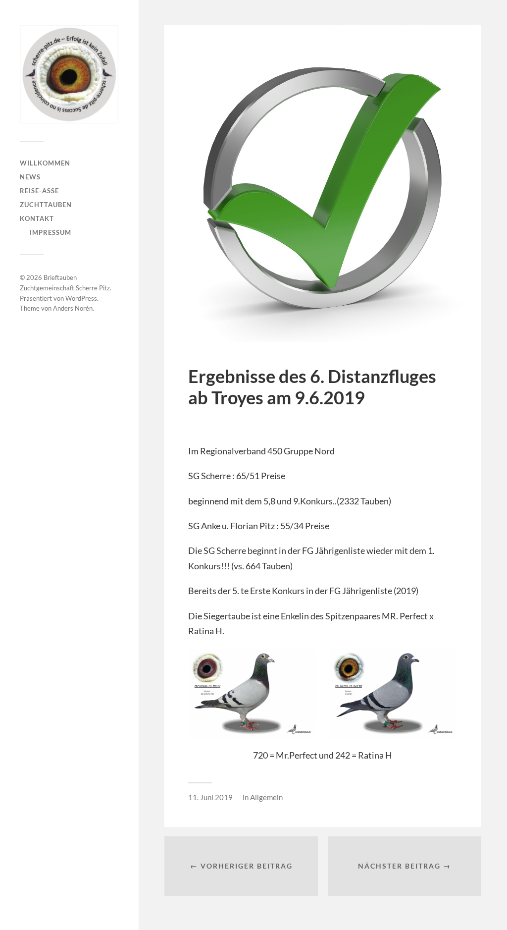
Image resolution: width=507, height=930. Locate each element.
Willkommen (45, 163)
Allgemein (266, 797)
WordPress (81, 298)
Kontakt (37, 218)
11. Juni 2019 (210, 797)
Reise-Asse (39, 191)
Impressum (50, 232)
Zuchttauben (46, 205)
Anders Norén (73, 308)
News (30, 177)
